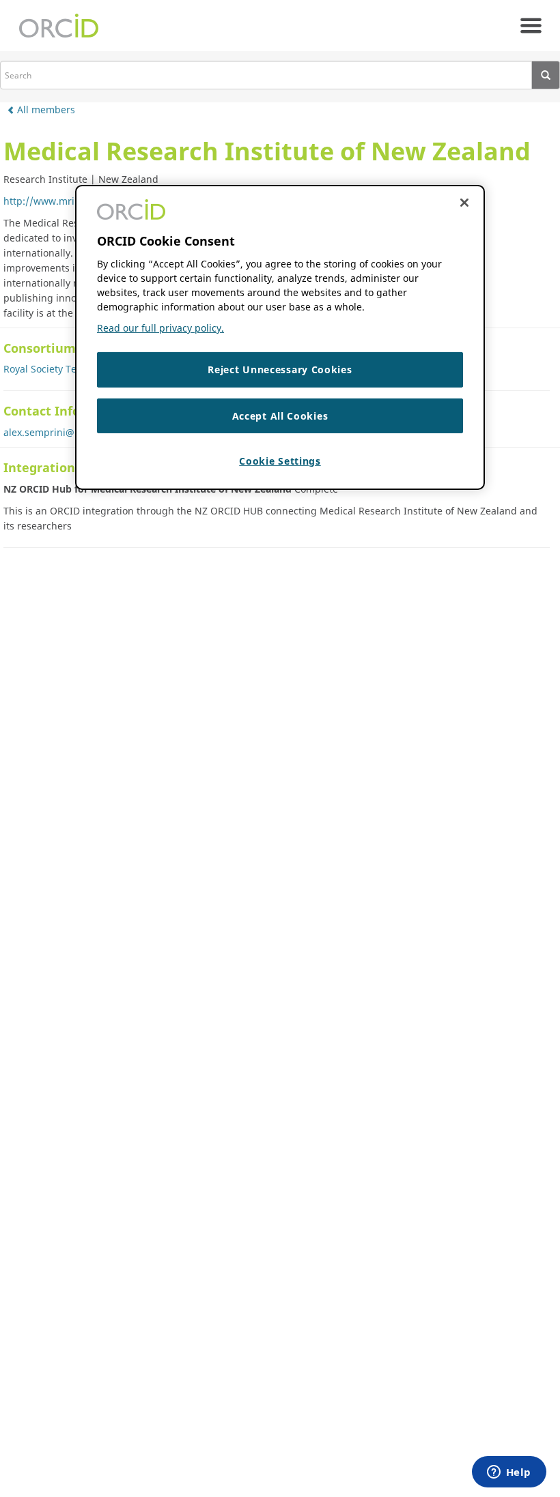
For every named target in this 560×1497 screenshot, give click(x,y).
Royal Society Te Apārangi (62, 368)
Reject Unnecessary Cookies (280, 369)
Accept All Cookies (280, 415)
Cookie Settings (280, 460)
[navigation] (531, 26)
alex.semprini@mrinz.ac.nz (65, 432)
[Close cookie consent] (464, 203)
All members (44, 109)
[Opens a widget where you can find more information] (508, 1473)
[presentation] (546, 75)
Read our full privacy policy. (160, 327)
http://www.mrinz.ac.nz (57, 200)
